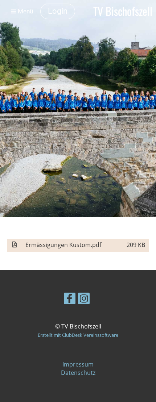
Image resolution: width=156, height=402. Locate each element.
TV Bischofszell (122, 11)
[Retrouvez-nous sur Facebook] (69, 299)
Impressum (78, 364)
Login (57, 11)
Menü (24, 11)
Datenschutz (78, 373)
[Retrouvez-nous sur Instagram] (84, 299)
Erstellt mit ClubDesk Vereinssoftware (78, 335)
